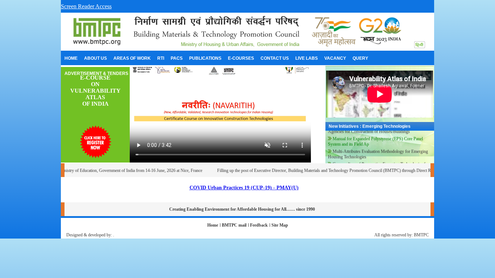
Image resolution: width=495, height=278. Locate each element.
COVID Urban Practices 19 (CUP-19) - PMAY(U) (244, 187)
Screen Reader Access (86, 6)
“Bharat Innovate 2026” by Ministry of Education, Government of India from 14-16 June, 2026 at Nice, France (102, 170)
